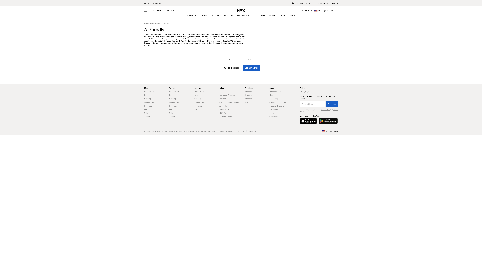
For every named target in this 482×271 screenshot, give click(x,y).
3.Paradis (165, 24)
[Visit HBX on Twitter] (308, 91)
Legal (271, 113)
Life (145, 109)
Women (160, 11)
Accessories (149, 102)
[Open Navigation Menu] (145, 11)
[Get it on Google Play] (328, 121)
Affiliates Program (226, 116)
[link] (153, 3)
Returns (222, 98)
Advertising (273, 109)
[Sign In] (332, 11)
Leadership (273, 98)
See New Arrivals (251, 67)
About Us (223, 106)
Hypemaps (249, 95)
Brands (157, 24)
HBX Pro (222, 113)
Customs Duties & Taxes (229, 102)
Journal (147, 116)
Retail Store (224, 109)
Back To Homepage (231, 67)
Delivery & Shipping (227, 95)
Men (152, 11)
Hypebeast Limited (154, 131)
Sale (146, 113)
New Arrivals (149, 91)
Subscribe (332, 104)
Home (146, 24)
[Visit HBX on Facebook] (301, 91)
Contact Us (273, 116)
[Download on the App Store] (308, 121)
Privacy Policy (240, 131)
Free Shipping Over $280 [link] (303, 3)
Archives (169, 11)
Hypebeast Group (276, 91)
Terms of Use (325, 110)
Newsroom (273, 95)
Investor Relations (276, 106)
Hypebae (248, 98)
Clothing (147, 98)
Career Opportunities (277, 102)
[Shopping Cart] (336, 11)
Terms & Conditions (226, 131)
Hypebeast (249, 91)
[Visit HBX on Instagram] (305, 91)
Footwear (148, 106)
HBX (246, 102)
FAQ (221, 91)
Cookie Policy (252, 131)
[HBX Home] (241, 10)
